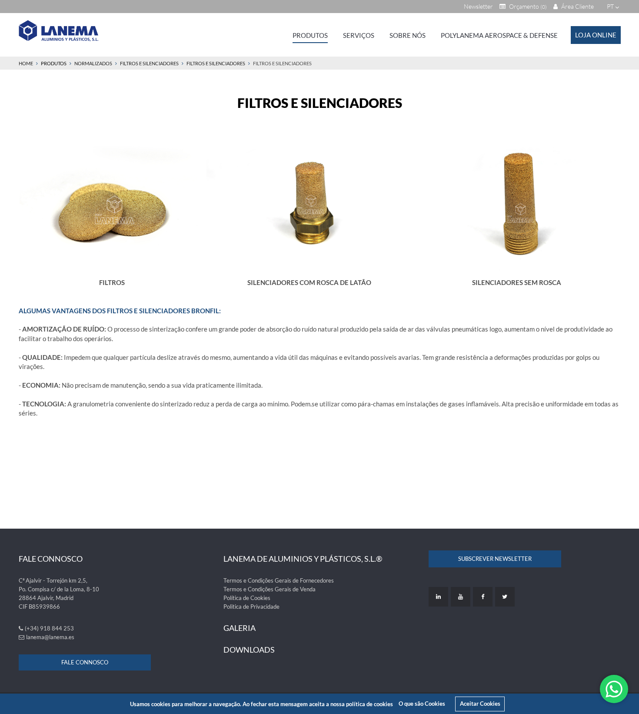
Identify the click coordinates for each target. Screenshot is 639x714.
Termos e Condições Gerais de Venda (269, 589)
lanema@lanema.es (50, 637)
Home (26, 63)
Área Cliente (577, 6)
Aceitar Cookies (480, 703)
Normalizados (93, 63)
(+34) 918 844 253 (49, 628)
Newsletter (478, 6)
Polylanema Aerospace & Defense (499, 35)
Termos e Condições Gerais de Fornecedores (278, 580)
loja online (595, 35)
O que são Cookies (422, 703)
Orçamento (527, 6)
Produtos (310, 35)
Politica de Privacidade (251, 606)
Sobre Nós (407, 35)
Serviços (358, 35)
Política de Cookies (246, 597)
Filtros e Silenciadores (149, 63)
